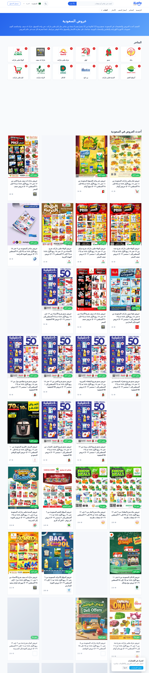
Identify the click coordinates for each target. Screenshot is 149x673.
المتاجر (131, 10)
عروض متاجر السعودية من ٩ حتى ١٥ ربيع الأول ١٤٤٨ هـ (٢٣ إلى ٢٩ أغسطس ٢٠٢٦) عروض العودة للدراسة (23, 251)
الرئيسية (139, 10)
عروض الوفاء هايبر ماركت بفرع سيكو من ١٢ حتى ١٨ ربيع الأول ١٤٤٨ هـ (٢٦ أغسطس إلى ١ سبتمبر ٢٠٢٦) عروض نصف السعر (92, 253)
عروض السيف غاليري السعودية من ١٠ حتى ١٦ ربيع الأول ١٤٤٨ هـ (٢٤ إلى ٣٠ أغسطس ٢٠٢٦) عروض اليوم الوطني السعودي (23, 451)
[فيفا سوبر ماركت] (137, 327)
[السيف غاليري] (35, 460)
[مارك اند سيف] (35, 194)
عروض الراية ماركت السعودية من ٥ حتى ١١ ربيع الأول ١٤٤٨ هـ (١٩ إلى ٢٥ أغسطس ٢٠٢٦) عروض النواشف (92, 645)
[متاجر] (35, 259)
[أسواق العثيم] (69, 525)
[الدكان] (137, 587)
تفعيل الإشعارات (136, 668)
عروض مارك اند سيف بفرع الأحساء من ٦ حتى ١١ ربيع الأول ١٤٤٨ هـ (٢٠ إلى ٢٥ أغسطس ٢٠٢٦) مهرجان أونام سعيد (23, 580)
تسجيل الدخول (14, 3)
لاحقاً (125, 668)
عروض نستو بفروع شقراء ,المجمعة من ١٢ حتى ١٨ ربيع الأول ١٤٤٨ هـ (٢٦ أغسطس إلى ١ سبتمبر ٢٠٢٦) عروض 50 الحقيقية (126, 385)
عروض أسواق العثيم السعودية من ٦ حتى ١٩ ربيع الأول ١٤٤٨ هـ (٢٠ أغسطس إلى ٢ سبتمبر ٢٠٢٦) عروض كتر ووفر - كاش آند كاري (58, 516)
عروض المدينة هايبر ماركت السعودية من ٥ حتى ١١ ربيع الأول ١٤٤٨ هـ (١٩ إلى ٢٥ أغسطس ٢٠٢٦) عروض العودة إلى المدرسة (24, 516)
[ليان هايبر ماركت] (137, 191)
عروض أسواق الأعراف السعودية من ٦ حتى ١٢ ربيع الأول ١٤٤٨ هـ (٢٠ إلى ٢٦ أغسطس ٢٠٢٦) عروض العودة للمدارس (58, 581)
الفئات (105, 10)
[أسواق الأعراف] (69, 590)
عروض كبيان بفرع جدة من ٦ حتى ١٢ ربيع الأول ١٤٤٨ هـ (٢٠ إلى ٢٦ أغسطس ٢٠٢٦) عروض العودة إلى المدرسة (23, 645)
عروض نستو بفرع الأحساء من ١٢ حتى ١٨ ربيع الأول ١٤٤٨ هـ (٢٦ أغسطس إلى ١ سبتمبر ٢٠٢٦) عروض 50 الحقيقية (57, 316)
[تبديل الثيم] (46, 3)
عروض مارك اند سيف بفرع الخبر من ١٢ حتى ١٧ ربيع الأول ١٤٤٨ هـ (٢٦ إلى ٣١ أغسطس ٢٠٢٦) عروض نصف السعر (23, 185)
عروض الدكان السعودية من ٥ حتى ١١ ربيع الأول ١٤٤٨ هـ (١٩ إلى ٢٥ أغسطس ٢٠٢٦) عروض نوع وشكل (126, 580)
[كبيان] (35, 653)
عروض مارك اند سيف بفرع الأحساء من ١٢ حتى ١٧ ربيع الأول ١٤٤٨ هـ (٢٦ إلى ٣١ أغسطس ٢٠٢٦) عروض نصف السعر (91, 318)
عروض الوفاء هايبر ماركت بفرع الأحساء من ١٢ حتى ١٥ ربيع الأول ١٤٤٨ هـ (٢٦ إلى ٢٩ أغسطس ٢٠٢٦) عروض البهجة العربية (57, 253)
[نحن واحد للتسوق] (103, 191)
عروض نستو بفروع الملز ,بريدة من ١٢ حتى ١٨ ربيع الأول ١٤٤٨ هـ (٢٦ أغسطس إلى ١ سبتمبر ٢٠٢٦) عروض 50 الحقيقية (92, 451)
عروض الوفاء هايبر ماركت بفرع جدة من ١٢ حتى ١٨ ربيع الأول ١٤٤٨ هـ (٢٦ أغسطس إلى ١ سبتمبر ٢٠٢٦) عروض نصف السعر (126, 253)
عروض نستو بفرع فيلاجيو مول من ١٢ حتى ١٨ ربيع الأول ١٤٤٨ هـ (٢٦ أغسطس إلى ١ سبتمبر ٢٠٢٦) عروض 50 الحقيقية (24, 385)
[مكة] (137, 522)
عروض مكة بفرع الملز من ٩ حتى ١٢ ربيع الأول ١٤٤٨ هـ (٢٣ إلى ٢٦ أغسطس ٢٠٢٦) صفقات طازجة (91, 514)
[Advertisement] (74, 105)
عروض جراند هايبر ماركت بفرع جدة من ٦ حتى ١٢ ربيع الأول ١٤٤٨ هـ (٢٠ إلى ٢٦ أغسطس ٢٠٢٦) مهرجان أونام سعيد (126, 647)
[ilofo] (137, 3)
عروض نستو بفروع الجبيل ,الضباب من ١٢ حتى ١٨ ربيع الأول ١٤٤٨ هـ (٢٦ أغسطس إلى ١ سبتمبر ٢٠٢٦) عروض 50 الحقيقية (58, 451)
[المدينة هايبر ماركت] (35, 525)
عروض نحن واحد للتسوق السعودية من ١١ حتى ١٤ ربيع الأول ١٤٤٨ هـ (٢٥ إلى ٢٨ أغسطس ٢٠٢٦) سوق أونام (92, 183)
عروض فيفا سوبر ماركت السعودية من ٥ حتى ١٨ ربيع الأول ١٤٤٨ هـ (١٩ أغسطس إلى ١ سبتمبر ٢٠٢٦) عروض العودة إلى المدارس (126, 318)
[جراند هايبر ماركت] (137, 655)
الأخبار (113, 10)
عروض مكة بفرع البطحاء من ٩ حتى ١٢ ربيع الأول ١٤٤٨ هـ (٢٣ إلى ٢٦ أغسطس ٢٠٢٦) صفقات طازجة (126, 514)
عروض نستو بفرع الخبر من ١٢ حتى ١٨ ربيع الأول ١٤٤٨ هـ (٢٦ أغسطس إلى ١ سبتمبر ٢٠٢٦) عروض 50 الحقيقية (58, 384)
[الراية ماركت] (103, 653)
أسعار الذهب (122, 10)
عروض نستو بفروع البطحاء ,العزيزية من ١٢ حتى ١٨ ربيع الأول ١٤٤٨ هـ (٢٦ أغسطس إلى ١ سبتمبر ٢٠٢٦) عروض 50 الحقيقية (92, 385)
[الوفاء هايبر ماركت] (137, 261)
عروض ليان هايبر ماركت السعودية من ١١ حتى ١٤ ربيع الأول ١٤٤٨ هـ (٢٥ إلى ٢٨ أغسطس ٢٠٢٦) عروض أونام (126, 183)
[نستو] (69, 324)
